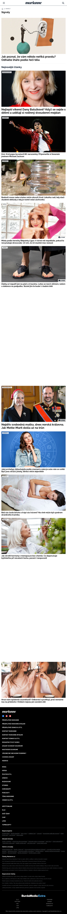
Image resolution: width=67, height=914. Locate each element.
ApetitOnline (7, 806)
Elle (3, 810)
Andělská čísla (31, 833)
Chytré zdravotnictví (57, 841)
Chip (3, 817)
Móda (4, 767)
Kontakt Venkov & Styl (11, 738)
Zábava (5, 778)
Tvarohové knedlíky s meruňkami (26, 851)
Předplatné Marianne (10, 720)
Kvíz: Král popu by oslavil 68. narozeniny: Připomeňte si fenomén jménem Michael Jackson (24, 861)
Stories (5, 785)
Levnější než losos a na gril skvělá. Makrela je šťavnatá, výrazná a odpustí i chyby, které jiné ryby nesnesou (27, 885)
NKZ (17, 903)
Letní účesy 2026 (31, 843)
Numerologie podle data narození (51, 833)
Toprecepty (6, 825)
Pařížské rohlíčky (39, 851)
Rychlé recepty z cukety (34, 852)
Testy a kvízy (24, 833)
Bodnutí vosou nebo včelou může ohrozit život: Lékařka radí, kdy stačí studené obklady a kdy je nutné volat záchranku (30, 865)
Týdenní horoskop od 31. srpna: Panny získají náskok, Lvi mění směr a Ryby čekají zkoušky (23, 876)
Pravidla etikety (6, 833)
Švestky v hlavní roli (18, 849)
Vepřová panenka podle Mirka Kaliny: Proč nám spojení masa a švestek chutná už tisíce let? (24, 863)
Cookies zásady (8, 757)
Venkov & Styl (7, 800)
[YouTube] (10, 716)
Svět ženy (6, 814)
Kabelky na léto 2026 (21, 843)
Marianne (49, 899)
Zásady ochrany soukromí (12, 746)
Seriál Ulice (48, 841)
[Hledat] (63, 2)
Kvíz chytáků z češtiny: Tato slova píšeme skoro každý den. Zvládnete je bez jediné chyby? (24, 883)
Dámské (49, 901)
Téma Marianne (8, 796)
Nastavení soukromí (10, 749)
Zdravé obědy (19, 835)
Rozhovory (6, 781)
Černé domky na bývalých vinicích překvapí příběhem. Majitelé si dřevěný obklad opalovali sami (25, 870)
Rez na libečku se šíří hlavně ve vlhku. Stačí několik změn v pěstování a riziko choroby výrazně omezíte (26, 878)
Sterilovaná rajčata (12, 851)
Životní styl (7, 774)
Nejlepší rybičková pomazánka (52, 851)
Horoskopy (6, 789)
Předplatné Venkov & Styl (12, 727)
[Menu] (4, 3)
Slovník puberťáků (15, 833)
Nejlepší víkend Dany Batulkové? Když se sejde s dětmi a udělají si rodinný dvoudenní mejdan (24, 859)
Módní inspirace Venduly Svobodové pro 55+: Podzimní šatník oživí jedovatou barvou (22, 881)
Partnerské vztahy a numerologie (36, 841)
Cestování (39, 833)
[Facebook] (3, 716)
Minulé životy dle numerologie (19, 841)
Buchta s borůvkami (22, 852)
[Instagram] (7, 716)
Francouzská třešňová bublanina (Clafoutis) (35, 849)
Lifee (4, 821)
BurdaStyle (49, 903)
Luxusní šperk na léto (42, 843)
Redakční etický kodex (10, 742)
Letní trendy (12, 835)
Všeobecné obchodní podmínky (14, 753)
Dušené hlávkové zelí (7, 849)
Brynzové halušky (12, 852)
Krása (4, 770)
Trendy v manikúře (6, 841)
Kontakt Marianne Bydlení (12, 735)
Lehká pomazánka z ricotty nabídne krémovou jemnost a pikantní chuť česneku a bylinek (23, 887)
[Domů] (33, 2)
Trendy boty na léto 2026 (8, 843)
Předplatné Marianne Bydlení (13, 724)
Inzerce (5, 761)
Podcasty (6, 793)
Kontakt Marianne (9, 731)
